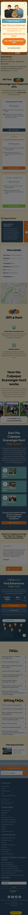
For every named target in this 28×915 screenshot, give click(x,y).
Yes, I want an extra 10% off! (14, 41)
